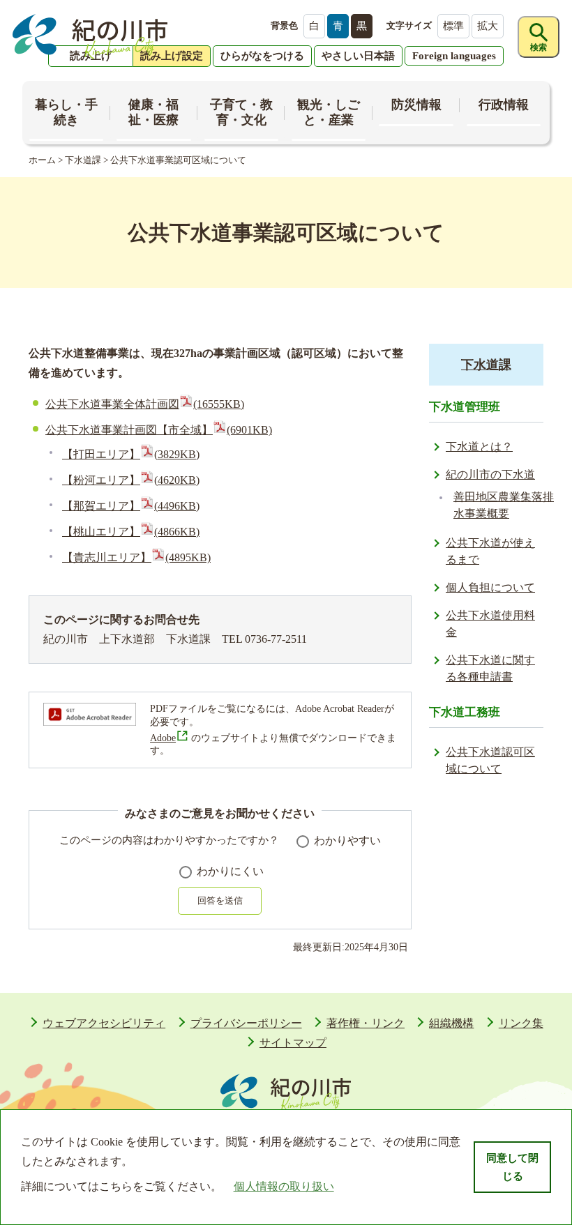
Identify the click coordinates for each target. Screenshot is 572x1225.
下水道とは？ (479, 446)
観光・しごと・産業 (328, 112)
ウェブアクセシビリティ (104, 1023)
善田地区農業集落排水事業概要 (503, 505)
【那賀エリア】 (131, 506)
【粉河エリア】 (131, 480)
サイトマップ (292, 1043)
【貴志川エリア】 (136, 557)
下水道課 (83, 160)
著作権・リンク (365, 1023)
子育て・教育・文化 (241, 112)
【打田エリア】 (131, 454)
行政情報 (504, 105)
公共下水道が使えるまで (490, 551)
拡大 (487, 25)
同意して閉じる (512, 1167)
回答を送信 (220, 900)
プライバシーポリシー (246, 1023)
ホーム (42, 160)
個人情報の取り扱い (284, 1186)
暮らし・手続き (66, 112)
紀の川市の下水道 (490, 474)
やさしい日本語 (358, 55)
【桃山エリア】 (131, 532)
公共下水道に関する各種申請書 (490, 668)
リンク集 (521, 1023)
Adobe (163, 738)
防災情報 (416, 105)
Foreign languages (454, 55)
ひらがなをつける (262, 55)
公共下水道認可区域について (490, 760)
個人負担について (490, 587)
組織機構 (451, 1023)
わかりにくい (230, 871)
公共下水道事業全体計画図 (144, 404)
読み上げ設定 (171, 55)
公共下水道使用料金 (490, 623)
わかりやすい (347, 840)
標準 (453, 25)
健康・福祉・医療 (153, 112)
